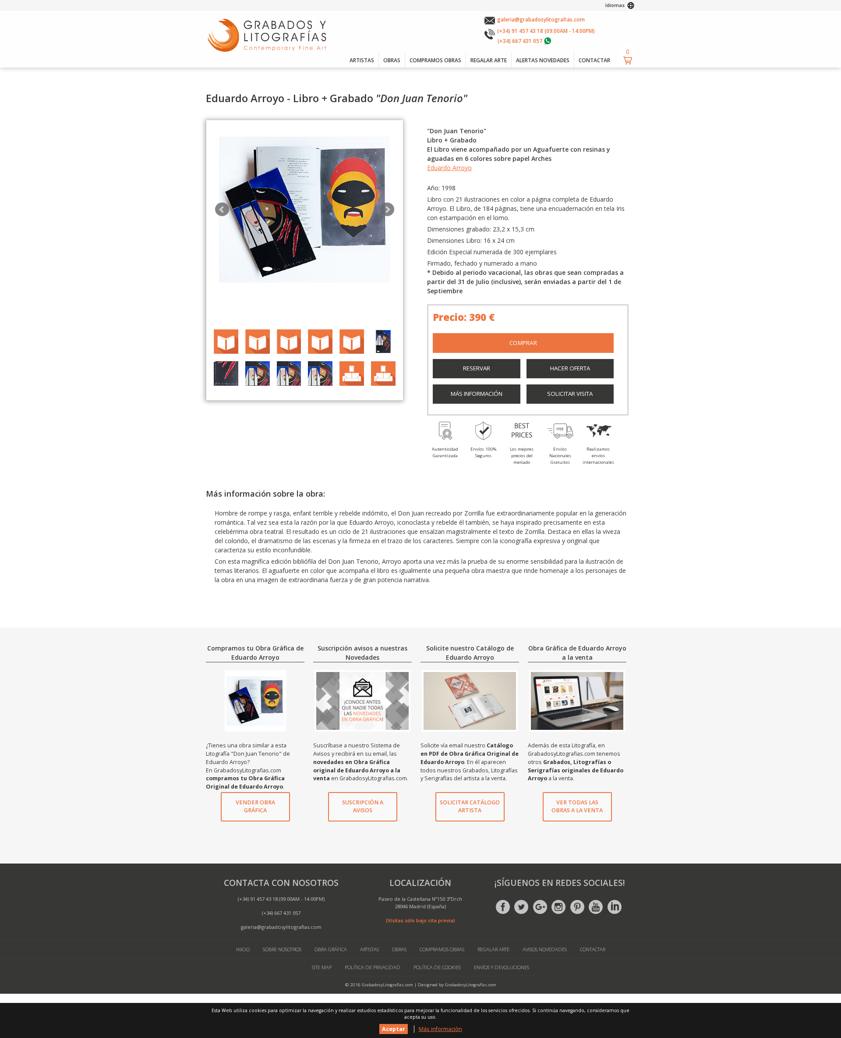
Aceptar (393, 1029)
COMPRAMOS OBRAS (435, 60)
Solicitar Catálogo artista (470, 806)
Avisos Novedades (545, 949)
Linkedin (615, 907)
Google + (540, 907)
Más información (476, 394)
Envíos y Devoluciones (501, 967)
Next (387, 210)
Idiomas (615, 5)
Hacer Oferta (570, 368)
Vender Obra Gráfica (255, 806)
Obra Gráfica (330, 949)
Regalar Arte (493, 949)
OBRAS (391, 60)
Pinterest (577, 907)
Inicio (243, 949)
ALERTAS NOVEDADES (542, 60)
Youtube (596, 907)
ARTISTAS (362, 60)
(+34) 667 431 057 (520, 40)
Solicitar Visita (570, 394)
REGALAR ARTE (488, 60)
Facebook (503, 907)
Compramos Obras (442, 949)
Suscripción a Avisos (362, 806)
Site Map (322, 967)
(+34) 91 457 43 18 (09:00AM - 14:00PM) (546, 30)
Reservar (476, 368)
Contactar (592, 949)
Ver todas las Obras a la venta (577, 806)
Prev (222, 210)
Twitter (521, 907)
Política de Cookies (437, 967)
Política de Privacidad (372, 967)
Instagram (558, 907)
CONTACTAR (594, 60)
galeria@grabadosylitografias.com (541, 19)
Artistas (369, 949)
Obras (399, 949)
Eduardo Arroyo (449, 168)
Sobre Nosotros (282, 949)
